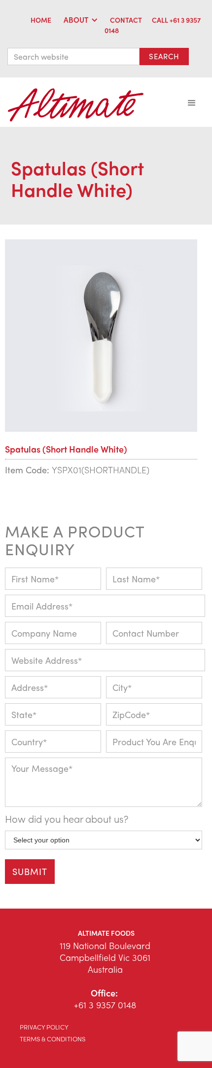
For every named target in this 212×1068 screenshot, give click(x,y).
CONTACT (126, 20)
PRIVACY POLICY (44, 1026)
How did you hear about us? (66, 819)
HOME (41, 20)
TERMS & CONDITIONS (52, 1038)
